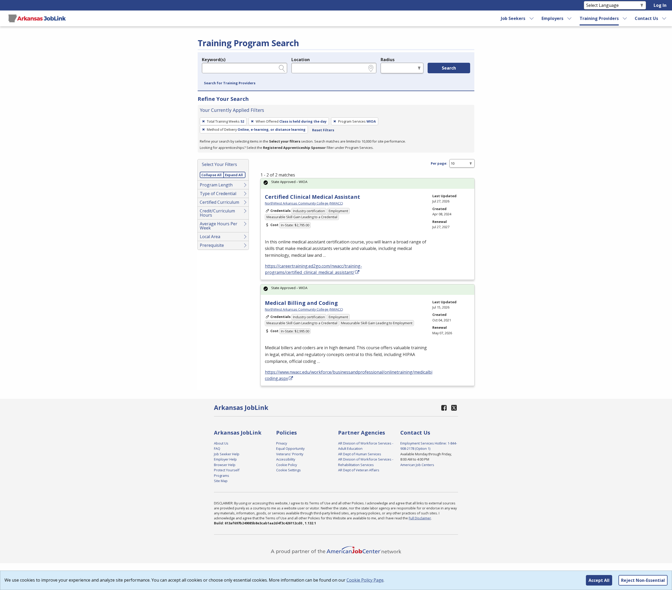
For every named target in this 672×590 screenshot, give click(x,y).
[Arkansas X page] (454, 407)
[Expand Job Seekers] (531, 18)
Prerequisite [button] (212, 245)
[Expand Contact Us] (664, 18)
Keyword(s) (213, 59)
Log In (660, 5)
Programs (221, 475)
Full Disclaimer (420, 518)
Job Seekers (513, 18)
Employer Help (225, 459)
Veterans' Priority (289, 454)
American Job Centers (417, 464)
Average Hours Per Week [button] (218, 226)
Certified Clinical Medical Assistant (312, 196)
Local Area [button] (210, 236)
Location (300, 59)
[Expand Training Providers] (625, 18)
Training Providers (599, 18)
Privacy (281, 443)
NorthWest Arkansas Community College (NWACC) (304, 203)
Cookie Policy (286, 464)
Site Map (221, 480)
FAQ (217, 448)
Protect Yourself (226, 470)
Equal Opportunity (290, 448)
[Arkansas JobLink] (37, 18)
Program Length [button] (216, 185)
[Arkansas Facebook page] (444, 407)
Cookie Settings (288, 470)
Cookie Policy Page (365, 580)
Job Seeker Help (226, 454)
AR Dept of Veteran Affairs (358, 470)
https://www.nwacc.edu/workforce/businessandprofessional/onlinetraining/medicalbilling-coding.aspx (353, 375)
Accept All (599, 580)
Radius (388, 59)
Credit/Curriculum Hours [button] (217, 213)
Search (449, 68)
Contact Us (646, 18)
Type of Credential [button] (218, 193)
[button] (230, 83)
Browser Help (224, 464)
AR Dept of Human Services (359, 454)
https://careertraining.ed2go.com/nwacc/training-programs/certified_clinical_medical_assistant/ (313, 269)
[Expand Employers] (569, 18)
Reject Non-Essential (643, 580)
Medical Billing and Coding (301, 302)
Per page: (439, 163)
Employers (552, 18)
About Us (221, 443)
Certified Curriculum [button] (219, 202)
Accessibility (285, 459)
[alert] (367, 183)
